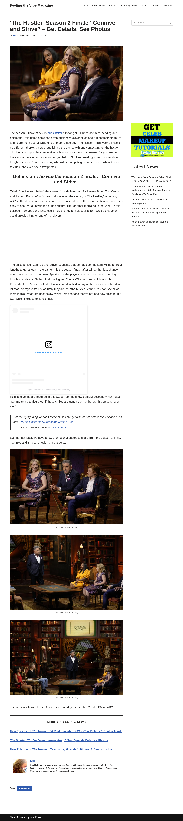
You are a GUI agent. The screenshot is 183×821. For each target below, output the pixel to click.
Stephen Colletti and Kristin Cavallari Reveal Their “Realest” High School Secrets (150, 212)
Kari (14, 35)
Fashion (113, 5)
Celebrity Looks (129, 5)
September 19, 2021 (59, 427)
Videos (155, 5)
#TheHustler (29, 421)
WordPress (35, 817)
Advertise (167, 5)
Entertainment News (94, 5)
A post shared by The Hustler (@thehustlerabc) (48, 389)
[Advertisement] (66, 242)
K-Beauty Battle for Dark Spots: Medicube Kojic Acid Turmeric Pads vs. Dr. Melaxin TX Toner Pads (151, 190)
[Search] (170, 23)
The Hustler (54, 133)
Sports (144, 5)
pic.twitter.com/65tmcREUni (55, 421)
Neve (12, 817)
